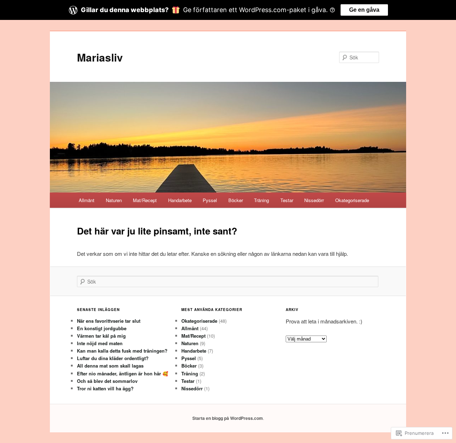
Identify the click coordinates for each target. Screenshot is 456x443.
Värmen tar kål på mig (101, 335)
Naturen (114, 200)
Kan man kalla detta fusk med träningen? (122, 350)
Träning (261, 200)
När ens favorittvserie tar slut (108, 320)
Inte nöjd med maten (100, 343)
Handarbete (180, 200)
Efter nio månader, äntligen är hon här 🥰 (122, 373)
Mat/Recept (145, 200)
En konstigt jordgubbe (101, 328)
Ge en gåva (364, 10)
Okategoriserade (352, 200)
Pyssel (210, 200)
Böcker (235, 200)
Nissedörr (314, 200)
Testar (286, 200)
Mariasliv (100, 57)
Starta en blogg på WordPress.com (227, 418)
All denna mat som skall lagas (110, 365)
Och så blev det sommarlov (107, 381)
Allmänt (86, 200)
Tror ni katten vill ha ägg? (105, 388)
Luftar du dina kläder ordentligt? (113, 358)
